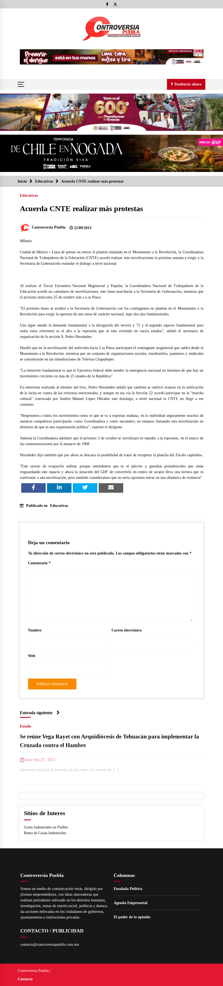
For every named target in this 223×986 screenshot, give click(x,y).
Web (31, 656)
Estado (25, 726)
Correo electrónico (127, 630)
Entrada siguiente (36, 712)
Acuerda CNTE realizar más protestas (81, 208)
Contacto (25, 979)
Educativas (29, 195)
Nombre (34, 630)
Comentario (39, 563)
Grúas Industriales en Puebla (46, 827)
